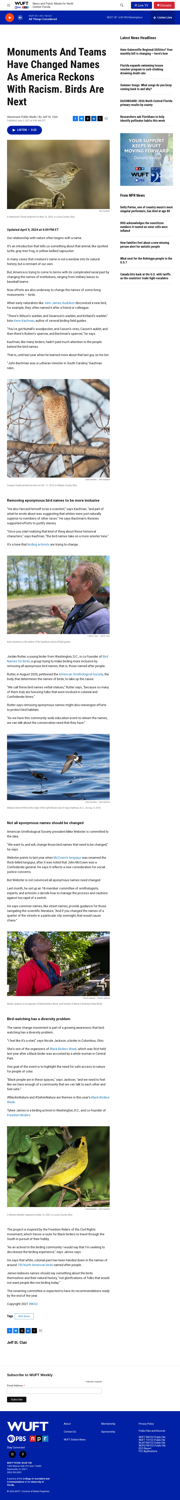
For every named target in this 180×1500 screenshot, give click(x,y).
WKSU (33, 1304)
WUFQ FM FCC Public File (152, 1445)
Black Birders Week (63, 1049)
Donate (165, 5)
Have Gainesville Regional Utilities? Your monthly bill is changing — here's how (146, 51)
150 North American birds (35, 1265)
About (67, 1424)
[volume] (20, 18)
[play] (9, 18)
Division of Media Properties (35, 1491)
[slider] (25, 17)
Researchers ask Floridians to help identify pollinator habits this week (142, 118)
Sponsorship (108, 1431)
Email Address (16, 1385)
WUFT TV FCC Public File (152, 1440)
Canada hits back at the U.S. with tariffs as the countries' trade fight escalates (145, 276)
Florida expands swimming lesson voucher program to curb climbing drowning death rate (141, 69)
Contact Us (70, 1431)
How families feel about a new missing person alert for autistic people (144, 244)
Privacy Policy (146, 1424)
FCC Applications (148, 1451)
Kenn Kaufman (24, 320)
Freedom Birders (18, 1115)
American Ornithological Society (81, 674)
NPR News (24, 1316)
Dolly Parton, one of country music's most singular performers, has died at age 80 (146, 209)
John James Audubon (59, 303)
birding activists (38, 544)
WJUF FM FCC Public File (152, 1443)
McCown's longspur (67, 857)
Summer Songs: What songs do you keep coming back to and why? (146, 87)
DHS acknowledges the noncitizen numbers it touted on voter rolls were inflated (144, 227)
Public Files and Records (152, 1431)
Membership (108, 1424)
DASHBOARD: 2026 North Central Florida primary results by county (146, 103)
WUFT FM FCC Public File (152, 1437)
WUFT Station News (75, 1439)
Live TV (143, 5)
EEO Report (145, 1448)
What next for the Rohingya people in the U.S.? (146, 260)
